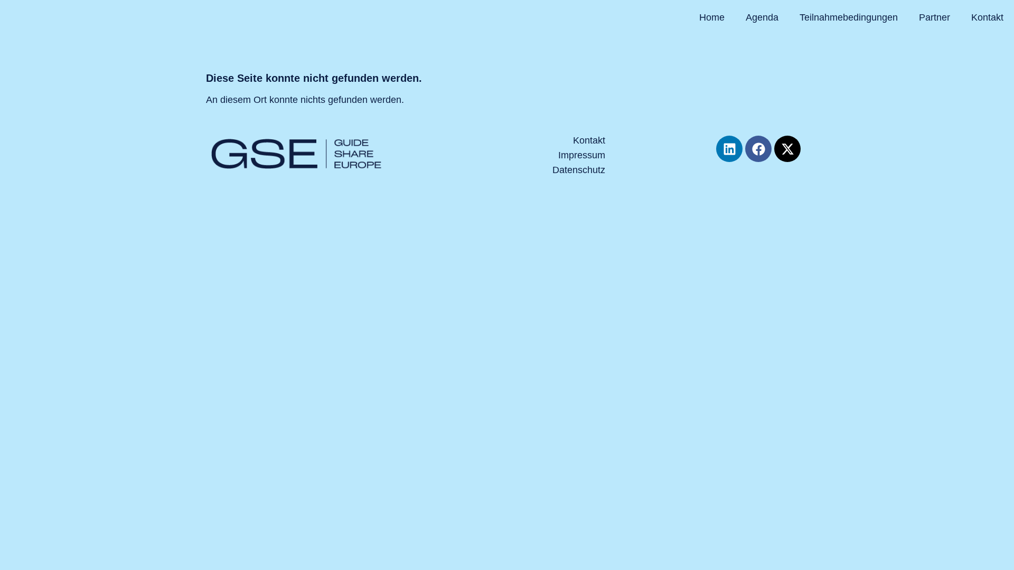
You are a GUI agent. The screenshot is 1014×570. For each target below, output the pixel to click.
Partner (934, 17)
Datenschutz (578, 170)
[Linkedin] (729, 149)
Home (712, 17)
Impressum (581, 155)
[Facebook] (758, 149)
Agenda (762, 17)
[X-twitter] (787, 149)
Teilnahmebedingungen (849, 17)
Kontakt (987, 17)
